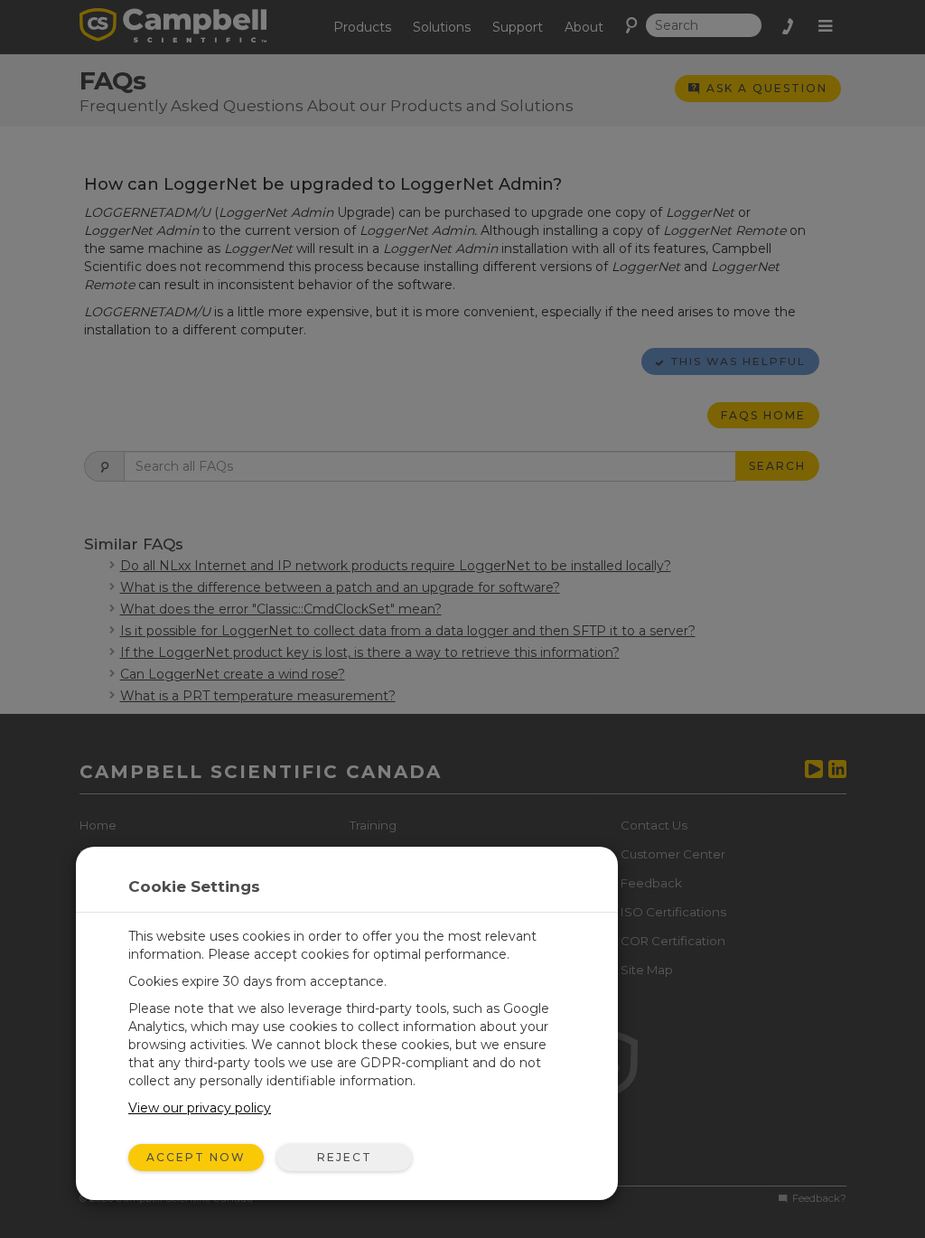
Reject (344, 1157)
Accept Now (196, 1157)
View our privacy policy (199, 1108)
